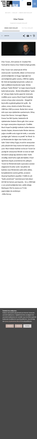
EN (29, 4)
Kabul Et (10, 326)
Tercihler (27, 326)
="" (22, 1)
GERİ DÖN (6, 36)
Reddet (18, 326)
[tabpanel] (18, 49)
